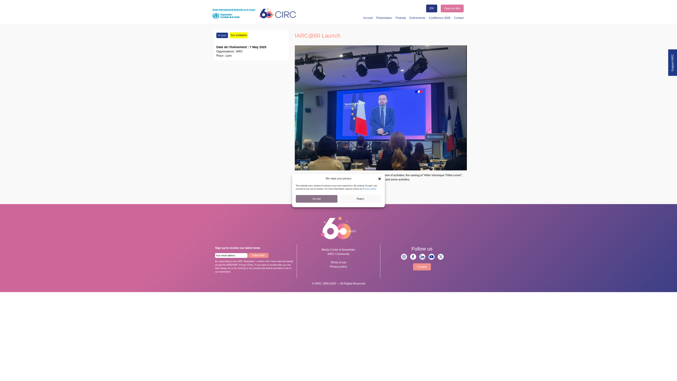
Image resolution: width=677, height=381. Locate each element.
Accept (317, 198)
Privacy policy (369, 189)
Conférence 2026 (439, 17)
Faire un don (452, 8)
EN (432, 8)
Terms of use (338, 262)
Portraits (401, 17)
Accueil (368, 17)
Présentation (384, 17)
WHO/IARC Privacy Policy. (240, 265)
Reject (360, 198)
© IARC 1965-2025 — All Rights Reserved (338, 283)
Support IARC (672, 62)
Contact (459, 17)
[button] (379, 178)
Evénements (417, 17)
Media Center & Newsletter (338, 249)
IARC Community (338, 253)
